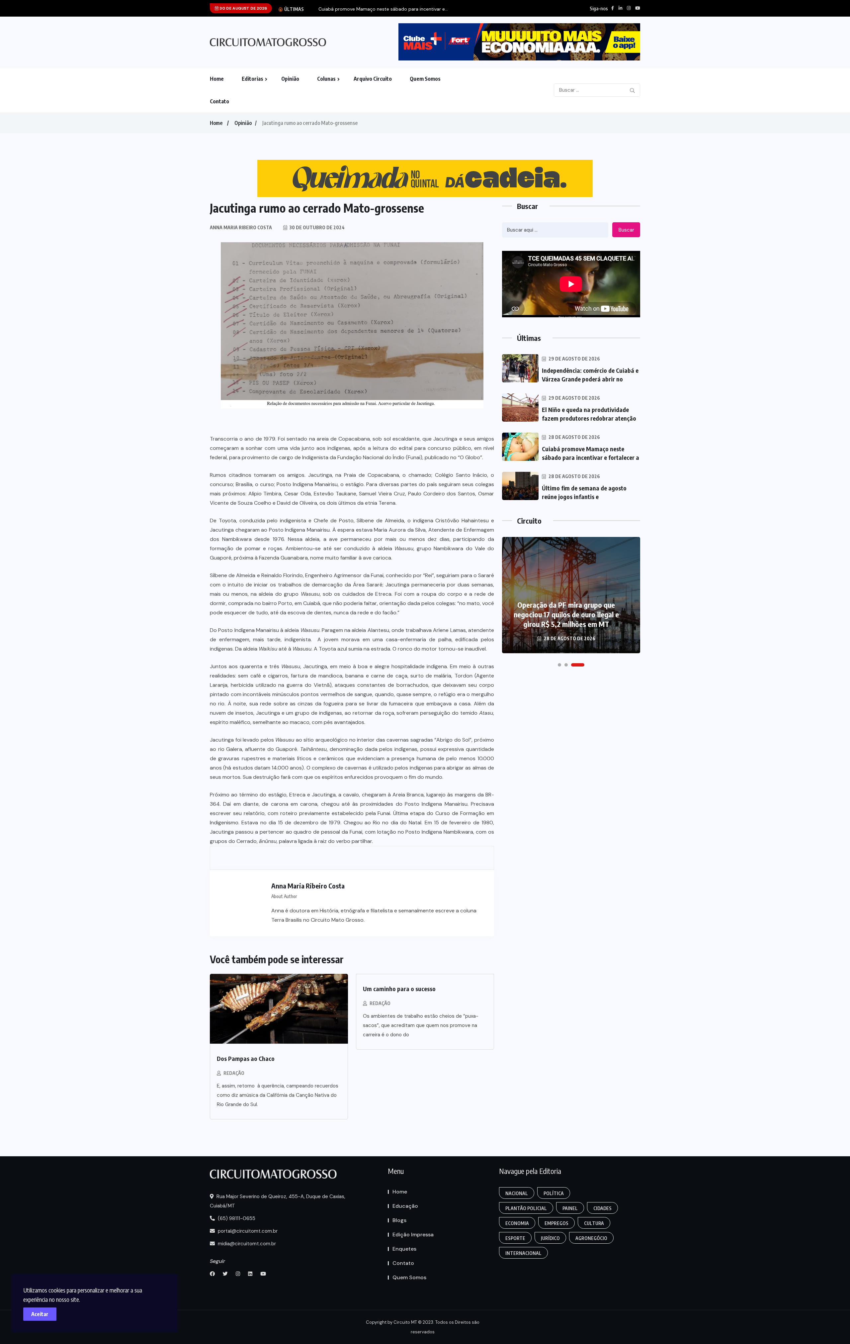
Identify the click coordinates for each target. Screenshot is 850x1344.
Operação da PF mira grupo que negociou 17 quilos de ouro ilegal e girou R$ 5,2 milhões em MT (566, 614)
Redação (233, 1073)
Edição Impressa (413, 1234)
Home (217, 78)
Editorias (252, 78)
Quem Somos (425, 78)
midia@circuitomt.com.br (246, 1243)
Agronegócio (591, 1238)
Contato (219, 101)
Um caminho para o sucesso (399, 988)
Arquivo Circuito (373, 78)
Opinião (290, 78)
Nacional (516, 1193)
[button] (559, 665)
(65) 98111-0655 (235, 1218)
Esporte (515, 1238)
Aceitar (39, 1314)
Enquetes (404, 1248)
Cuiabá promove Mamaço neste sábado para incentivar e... (383, 9)
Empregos (556, 1223)
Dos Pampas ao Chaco (246, 1058)
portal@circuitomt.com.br (247, 1231)
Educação (405, 1205)
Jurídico (550, 1238)
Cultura (594, 1223)
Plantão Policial (526, 1208)
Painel (570, 1208)
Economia (517, 1223)
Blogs (399, 1220)
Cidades (602, 1208)
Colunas (326, 78)
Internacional (523, 1253)
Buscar (626, 230)
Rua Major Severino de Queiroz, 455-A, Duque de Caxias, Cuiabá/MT (277, 1201)
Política (554, 1193)
